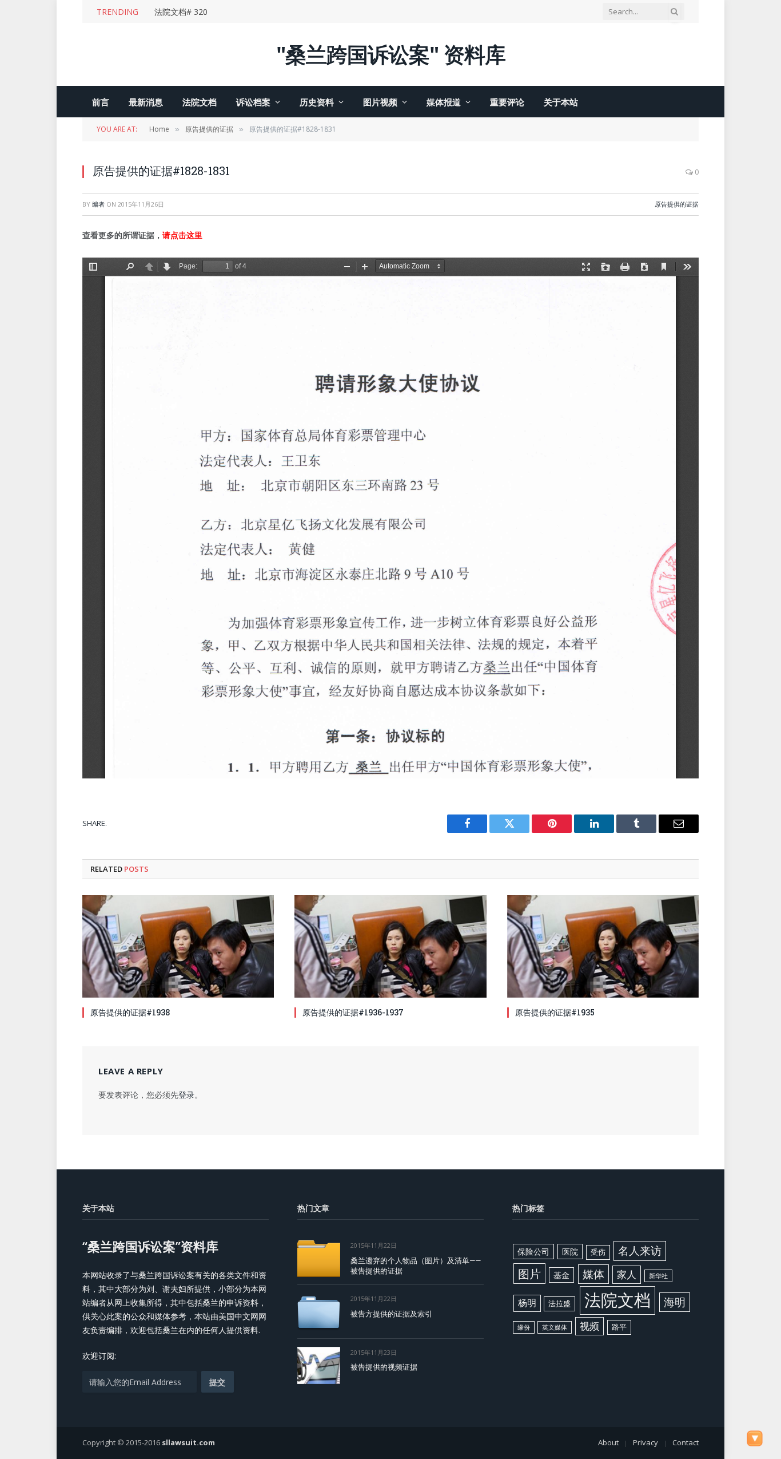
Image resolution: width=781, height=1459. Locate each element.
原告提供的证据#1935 (555, 1012)
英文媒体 (554, 1327)
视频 (589, 1326)
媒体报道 (444, 102)
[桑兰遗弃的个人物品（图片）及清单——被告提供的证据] (318, 1258)
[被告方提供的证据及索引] (318, 1311)
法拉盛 (559, 1303)
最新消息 (146, 102)
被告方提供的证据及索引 (391, 1313)
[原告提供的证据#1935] (603, 946)
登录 (186, 1094)
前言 (100, 102)
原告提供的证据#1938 (130, 1012)
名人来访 (640, 1250)
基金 (561, 1275)
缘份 (523, 1327)
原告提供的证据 (677, 204)
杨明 (527, 1302)
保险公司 (533, 1251)
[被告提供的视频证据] (318, 1365)
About (608, 1442)
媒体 (593, 1274)
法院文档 (199, 102)
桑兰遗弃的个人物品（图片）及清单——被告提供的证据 (415, 1265)
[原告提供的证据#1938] (178, 946)
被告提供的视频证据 (383, 1367)
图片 (529, 1274)
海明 (675, 1302)
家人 (626, 1274)
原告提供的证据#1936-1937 (353, 1012)
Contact (685, 1442)
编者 (98, 204)
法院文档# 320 (181, 12)
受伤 (598, 1252)
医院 (570, 1251)
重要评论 (507, 102)
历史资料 (317, 102)
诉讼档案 (253, 102)
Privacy (645, 1442)
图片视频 (380, 102)
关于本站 (561, 102)
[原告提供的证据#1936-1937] (390, 946)
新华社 (658, 1276)
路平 (619, 1327)
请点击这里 (182, 235)
